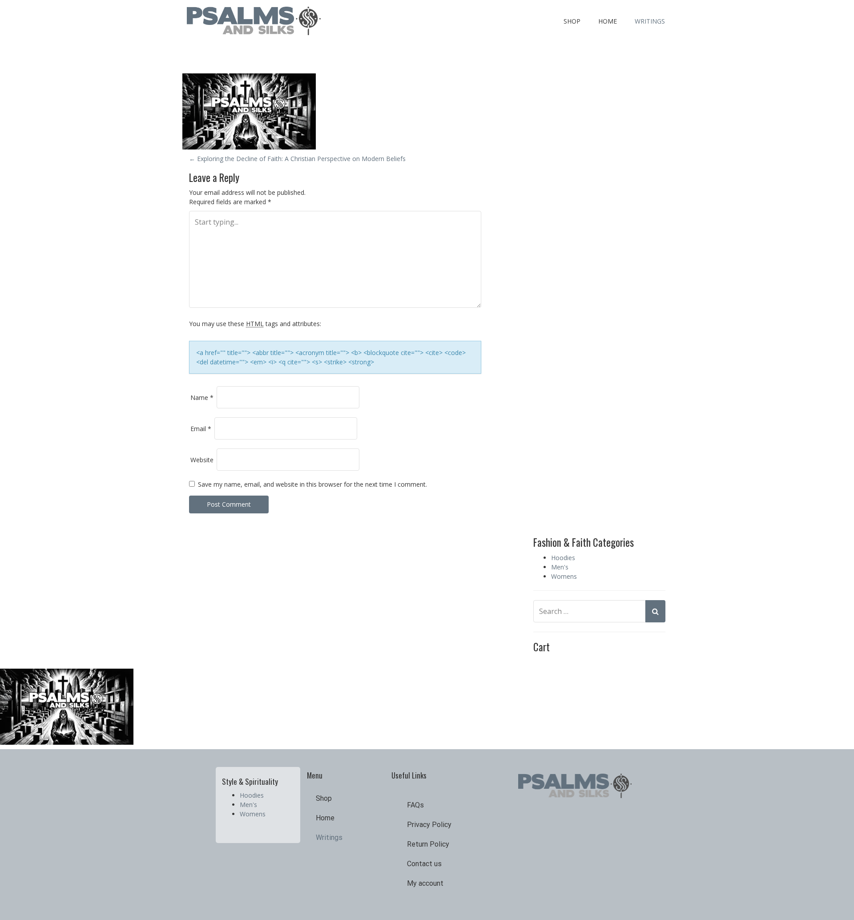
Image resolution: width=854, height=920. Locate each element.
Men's (559, 567)
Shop (572, 21)
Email (200, 428)
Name (202, 397)
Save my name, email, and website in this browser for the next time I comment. (312, 484)
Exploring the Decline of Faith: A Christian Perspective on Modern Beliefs (297, 158)
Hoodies (563, 557)
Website (202, 460)
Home (607, 21)
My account (425, 883)
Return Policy (428, 844)
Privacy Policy (429, 824)
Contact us (424, 863)
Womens (564, 576)
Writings (650, 21)
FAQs (415, 805)
